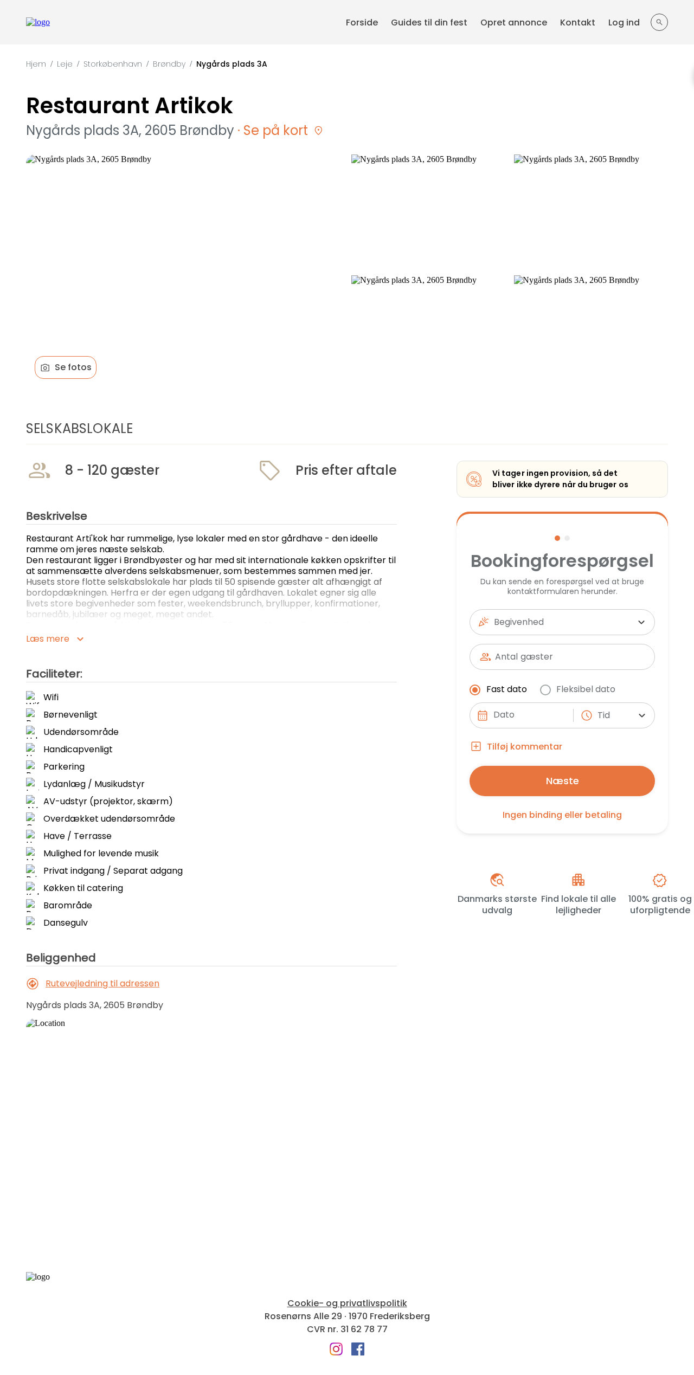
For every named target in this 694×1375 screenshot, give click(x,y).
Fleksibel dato (585, 689)
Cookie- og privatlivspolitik (347, 1303)
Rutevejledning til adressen (102, 983)
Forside (362, 22)
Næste (562, 780)
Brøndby (169, 64)
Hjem (36, 64)
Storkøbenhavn (112, 64)
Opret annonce (513, 22)
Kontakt (577, 22)
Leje (65, 64)
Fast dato (506, 689)
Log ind (624, 22)
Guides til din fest (429, 22)
